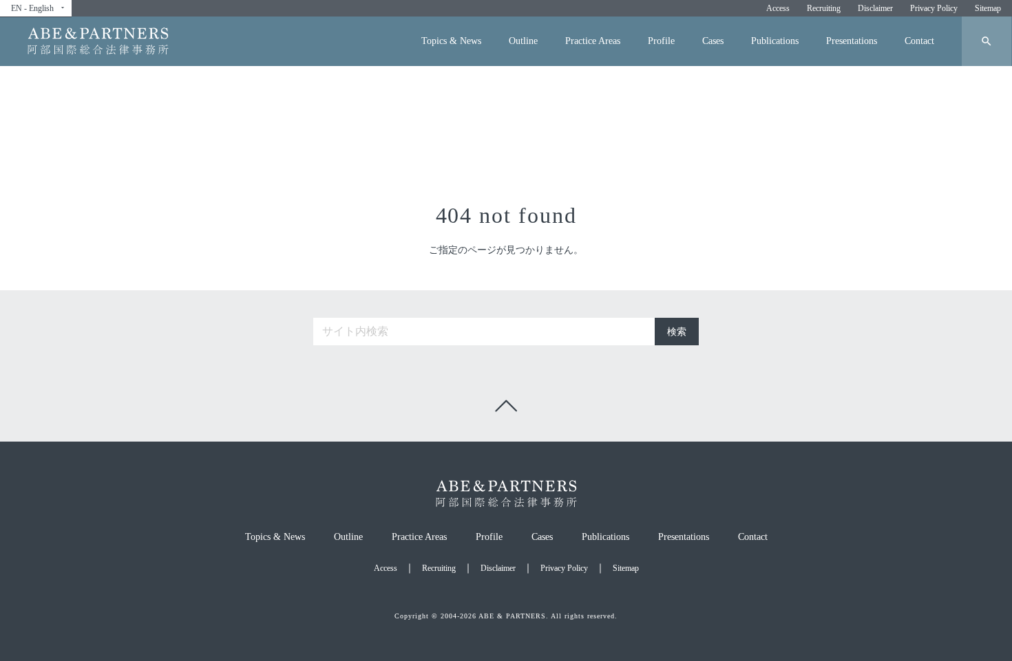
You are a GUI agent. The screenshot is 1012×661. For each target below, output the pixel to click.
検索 (676, 332)
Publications (775, 41)
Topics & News (451, 41)
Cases (713, 41)
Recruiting (824, 8)
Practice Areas (592, 41)
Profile (661, 41)
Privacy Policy (934, 8)
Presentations (851, 41)
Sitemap (988, 8)
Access (778, 8)
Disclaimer (875, 8)
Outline (523, 41)
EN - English (38, 8)
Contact (919, 41)
